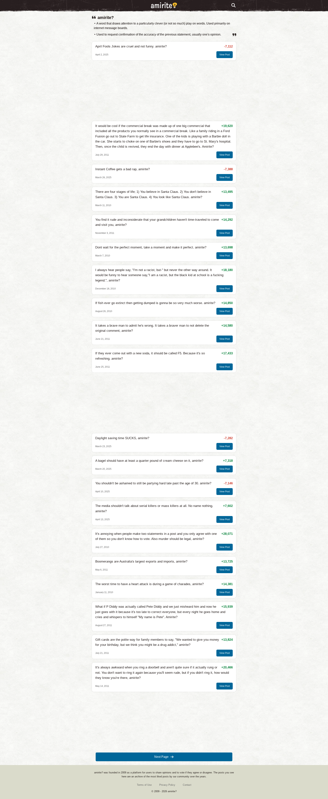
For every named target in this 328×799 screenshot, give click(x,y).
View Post (224, 54)
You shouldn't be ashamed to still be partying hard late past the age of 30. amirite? (153, 483)
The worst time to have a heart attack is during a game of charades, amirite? (149, 584)
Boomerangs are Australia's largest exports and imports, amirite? (141, 561)
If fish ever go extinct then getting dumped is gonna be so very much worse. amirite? (155, 303)
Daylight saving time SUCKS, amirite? (122, 438)
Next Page (161, 756)
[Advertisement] (164, 90)
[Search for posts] (233, 5)
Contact (187, 784)
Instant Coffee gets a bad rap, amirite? (122, 169)
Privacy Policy (167, 784)
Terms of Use (144, 784)
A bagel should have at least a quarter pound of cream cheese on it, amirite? (149, 461)
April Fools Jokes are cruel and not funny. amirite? (131, 46)
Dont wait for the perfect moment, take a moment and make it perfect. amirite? (150, 247)
